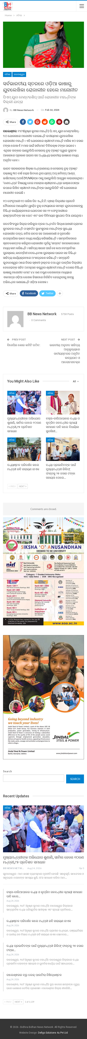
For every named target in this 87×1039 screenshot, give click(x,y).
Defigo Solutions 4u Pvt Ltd (53, 1032)
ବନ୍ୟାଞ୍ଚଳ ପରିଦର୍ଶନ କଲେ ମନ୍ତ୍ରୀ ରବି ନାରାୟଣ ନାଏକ (38, 921)
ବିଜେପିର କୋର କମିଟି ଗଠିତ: (23, 345)
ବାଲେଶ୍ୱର (19, 74)
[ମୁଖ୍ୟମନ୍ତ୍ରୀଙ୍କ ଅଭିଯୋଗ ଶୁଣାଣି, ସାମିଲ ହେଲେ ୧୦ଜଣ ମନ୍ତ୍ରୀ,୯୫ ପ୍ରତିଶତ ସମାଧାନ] (24, 402)
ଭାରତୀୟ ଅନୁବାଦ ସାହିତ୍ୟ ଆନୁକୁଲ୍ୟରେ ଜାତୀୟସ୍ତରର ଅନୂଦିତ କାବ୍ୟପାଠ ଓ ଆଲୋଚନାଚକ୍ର (65, 353)
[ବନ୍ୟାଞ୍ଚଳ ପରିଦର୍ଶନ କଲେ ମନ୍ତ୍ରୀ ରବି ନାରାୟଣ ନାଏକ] (24, 449)
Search (7, 771)
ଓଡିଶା (7, 74)
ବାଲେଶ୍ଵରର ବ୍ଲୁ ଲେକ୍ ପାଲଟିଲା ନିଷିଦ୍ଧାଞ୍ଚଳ (34, 975)
